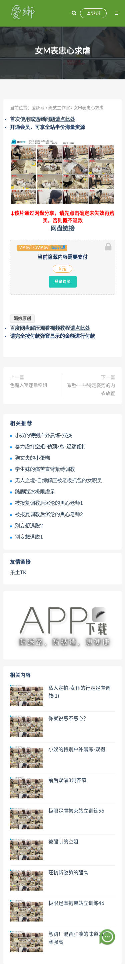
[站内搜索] (74, 13)
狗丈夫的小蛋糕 (32, 458)
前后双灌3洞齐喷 (67, 780)
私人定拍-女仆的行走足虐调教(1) (79, 692)
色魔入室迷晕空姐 (28, 385)
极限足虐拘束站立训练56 (76, 811)
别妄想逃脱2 (29, 525)
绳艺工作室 (59, 108)
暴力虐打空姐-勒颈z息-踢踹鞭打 (50, 446)
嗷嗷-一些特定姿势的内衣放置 (91, 389)
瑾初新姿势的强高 (68, 872)
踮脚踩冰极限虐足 (35, 491)
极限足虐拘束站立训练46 (76, 903)
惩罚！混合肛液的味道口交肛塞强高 (80, 938)
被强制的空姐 (63, 841)
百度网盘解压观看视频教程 (50, 328)
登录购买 (63, 282)
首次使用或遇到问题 (42, 119)
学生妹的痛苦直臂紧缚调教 (45, 469)
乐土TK (18, 572)
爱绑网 (38, 108)
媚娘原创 (22, 318)
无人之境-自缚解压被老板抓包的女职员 (58, 480)
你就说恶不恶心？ (68, 718)
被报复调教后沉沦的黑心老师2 (49, 514)
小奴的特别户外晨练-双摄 (43, 435)
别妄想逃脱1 (29, 537)
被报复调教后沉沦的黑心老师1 (49, 503)
